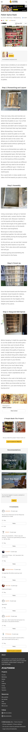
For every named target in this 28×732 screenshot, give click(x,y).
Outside (4, 688)
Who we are (5, 706)
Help (3, 701)
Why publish (5, 697)
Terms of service (18, 722)
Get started (4, 699)
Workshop (9, 17)
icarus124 (7, 616)
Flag (5, 520)
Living (3, 685)
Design (3, 679)
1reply (4, 526)
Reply (14, 523)
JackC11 (7, 601)
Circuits (4, 675)
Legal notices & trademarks (10, 729)
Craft (3, 681)
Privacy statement (7, 724)
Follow (11, 56)
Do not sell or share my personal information (14, 726)
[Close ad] (26, 6)
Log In (14, 500)
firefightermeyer (9, 569)
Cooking (4, 683)
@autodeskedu (7, 716)
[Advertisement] (14, 8)
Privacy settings (17, 724)
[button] (2, 2)
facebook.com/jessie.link (10, 59)
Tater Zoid (7, 585)
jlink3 (4, 17)
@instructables (8, 713)
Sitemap (4, 703)
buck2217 (7, 551)
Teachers (4, 690)
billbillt (7, 532)
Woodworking (17, 17)
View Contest (14, 411)
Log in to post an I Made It (14, 441)
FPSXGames (8, 634)
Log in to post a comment (14, 651)
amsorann (7, 511)
